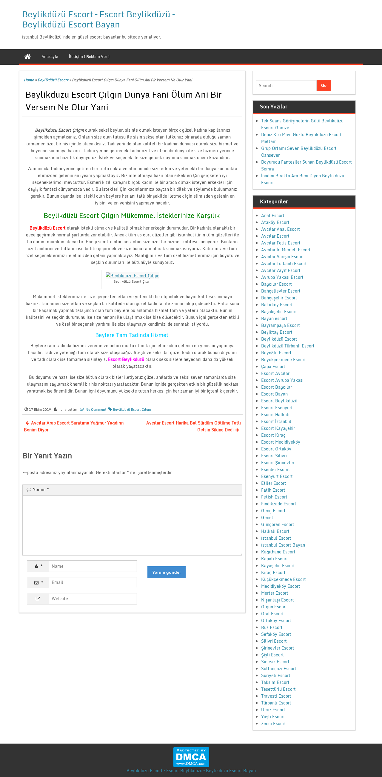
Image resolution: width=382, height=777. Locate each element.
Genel (267, 517)
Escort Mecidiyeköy (280, 441)
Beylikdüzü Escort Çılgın (132, 409)
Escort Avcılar (275, 373)
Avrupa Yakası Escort (282, 277)
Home (29, 80)
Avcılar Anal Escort (280, 229)
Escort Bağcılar (276, 387)
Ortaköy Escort (276, 620)
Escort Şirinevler (277, 462)
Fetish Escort (274, 496)
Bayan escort (274, 318)
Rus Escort (272, 627)
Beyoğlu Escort (276, 352)
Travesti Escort (276, 696)
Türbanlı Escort (276, 702)
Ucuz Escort (273, 709)
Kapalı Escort (274, 558)
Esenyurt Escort (277, 476)
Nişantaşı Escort (277, 599)
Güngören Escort (277, 524)
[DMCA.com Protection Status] (191, 756)
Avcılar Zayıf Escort (281, 270)
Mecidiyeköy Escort (280, 586)
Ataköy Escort (275, 222)
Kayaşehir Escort (278, 565)
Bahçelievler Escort (281, 290)
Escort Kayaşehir (278, 428)
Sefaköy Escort (276, 634)
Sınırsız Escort (275, 661)
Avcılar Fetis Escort (281, 242)
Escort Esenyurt (277, 407)
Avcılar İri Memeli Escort (286, 249)
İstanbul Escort (276, 538)
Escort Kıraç (273, 435)
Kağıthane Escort (278, 551)
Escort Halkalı (275, 414)
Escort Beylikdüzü (279, 400)
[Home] (27, 56)
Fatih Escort (273, 490)
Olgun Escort (274, 606)
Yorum (41, 489)
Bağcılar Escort (276, 284)
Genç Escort (273, 510)
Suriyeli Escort (275, 675)
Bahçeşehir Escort (279, 297)
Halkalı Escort (275, 531)
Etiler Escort (273, 483)
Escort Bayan (274, 393)
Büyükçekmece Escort (283, 359)
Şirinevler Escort (277, 647)
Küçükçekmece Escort (283, 579)
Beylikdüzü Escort (53, 80)
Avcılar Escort (275, 236)
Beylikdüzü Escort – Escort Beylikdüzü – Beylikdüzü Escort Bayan (98, 19)
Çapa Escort (273, 366)
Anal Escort (272, 215)
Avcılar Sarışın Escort (282, 256)
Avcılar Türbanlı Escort (284, 263)
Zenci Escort (273, 723)
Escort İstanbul (276, 421)
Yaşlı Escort (273, 716)
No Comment (96, 409)
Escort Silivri (274, 455)
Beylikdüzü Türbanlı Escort (288, 345)
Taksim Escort (275, 682)
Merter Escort (274, 593)
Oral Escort (272, 613)
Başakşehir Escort (279, 311)
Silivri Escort (274, 641)
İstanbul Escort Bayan (283, 544)
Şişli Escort (272, 654)
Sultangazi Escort (278, 668)
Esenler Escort (275, 469)
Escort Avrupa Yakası (282, 380)
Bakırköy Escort (277, 304)
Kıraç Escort (273, 572)
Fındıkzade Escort (278, 503)
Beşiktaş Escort (276, 332)
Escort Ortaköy (276, 448)
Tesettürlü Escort (278, 689)
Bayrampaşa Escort (280, 325)
